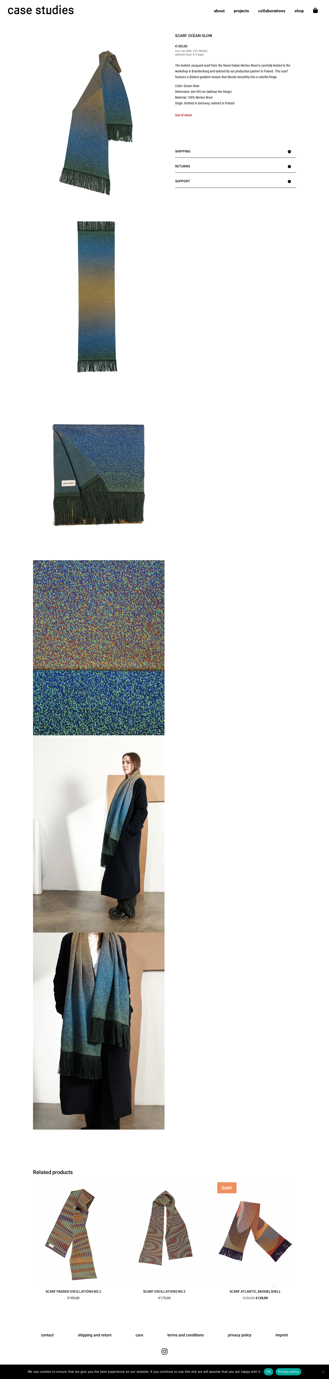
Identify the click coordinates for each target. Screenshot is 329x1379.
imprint (282, 1335)
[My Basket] (315, 15)
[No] (323, 1371)
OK (268, 1371)
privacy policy (239, 1335)
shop (299, 11)
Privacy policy (288, 1371)
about (219, 11)
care (139, 1335)
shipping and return (95, 1335)
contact (47, 1335)
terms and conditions (185, 1335)
